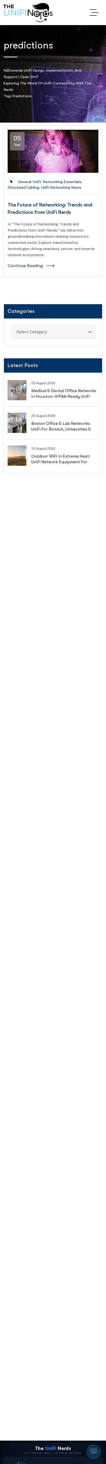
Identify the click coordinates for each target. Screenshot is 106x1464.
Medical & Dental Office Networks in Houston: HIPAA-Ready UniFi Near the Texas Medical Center (63, 396)
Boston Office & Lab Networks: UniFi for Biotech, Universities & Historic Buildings (61, 429)
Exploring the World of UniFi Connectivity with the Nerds (47, 86)
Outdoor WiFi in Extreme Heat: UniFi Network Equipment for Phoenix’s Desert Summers (60, 462)
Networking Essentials (62, 182)
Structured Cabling (23, 187)
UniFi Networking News (61, 187)
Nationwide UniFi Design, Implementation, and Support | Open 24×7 (42, 73)
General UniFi (29, 182)
